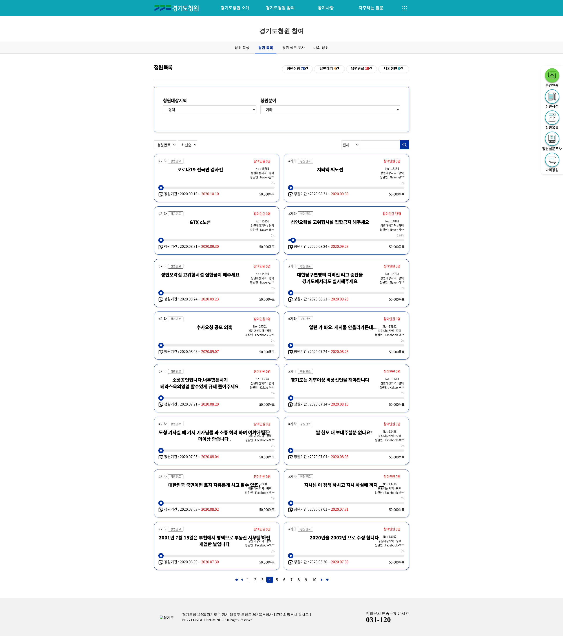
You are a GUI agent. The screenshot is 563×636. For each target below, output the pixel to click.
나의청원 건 (393, 68)
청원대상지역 (175, 100)
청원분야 (268, 100)
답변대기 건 (329, 68)
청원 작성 (241, 47)
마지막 (326, 581)
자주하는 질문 (370, 7)
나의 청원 (321, 47)
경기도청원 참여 (280, 7)
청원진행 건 (297, 68)
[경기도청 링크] (167, 618)
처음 (236, 581)
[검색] (404, 145)
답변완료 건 (361, 68)
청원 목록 (265, 47)
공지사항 (326, 7)
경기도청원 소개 (235, 7)
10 (314, 579)
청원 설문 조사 (293, 47)
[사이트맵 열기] (404, 8)
